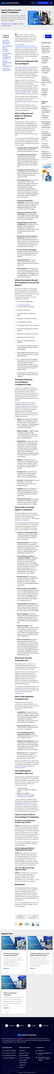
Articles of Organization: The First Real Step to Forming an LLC (46, 80)
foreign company (29, 75)
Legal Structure (7, 25)
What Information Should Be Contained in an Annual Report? (7, 56)
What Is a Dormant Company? (10, 994)
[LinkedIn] (29, 1025)
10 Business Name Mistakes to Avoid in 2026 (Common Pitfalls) (46, 135)
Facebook (11, 1025)
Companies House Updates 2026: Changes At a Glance (46, 69)
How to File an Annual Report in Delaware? (7, 70)
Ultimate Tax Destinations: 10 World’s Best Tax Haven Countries (46, 154)
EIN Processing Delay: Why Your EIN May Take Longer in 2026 (46, 49)
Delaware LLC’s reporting (29, 403)
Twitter (22, 1025)
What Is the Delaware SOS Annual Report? (6, 41)
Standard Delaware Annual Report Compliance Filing (7, 63)
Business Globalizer (20, 767)
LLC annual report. (25, 520)
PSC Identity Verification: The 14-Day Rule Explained (46, 59)
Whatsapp (45, 1025)
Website (27, 563)
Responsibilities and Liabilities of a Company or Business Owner (46, 124)
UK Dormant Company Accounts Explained (45, 91)
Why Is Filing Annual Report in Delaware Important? (7, 48)
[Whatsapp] (40, 1025)
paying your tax (19, 693)
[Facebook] (6, 1025)
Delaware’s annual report (22, 67)
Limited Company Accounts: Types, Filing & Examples (40, 954)
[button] (51, 2)
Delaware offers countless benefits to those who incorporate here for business (26, 47)
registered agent (26, 92)
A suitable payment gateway (25, 796)
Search (48, 36)
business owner (27, 804)
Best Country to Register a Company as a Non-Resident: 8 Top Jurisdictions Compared (46, 112)
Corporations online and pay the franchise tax (26, 102)
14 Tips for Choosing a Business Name (46, 145)
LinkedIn (33, 1025)
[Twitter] (17, 1025)
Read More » (6, 968)
